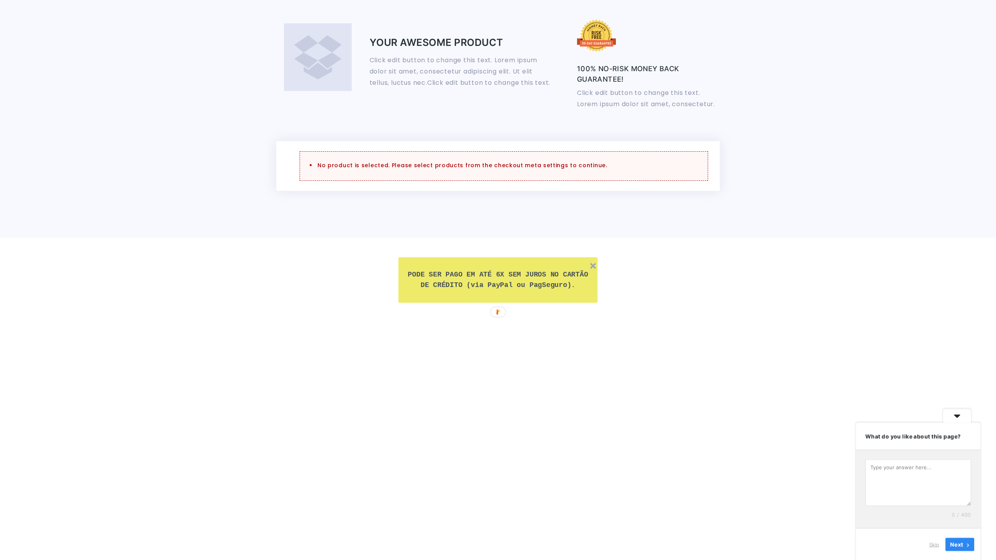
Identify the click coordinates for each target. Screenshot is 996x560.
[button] (498, 280)
